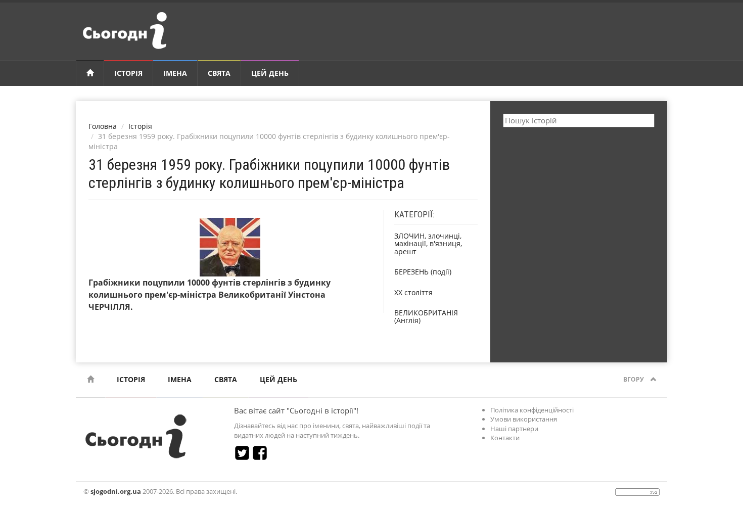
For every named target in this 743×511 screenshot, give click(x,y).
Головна (102, 126)
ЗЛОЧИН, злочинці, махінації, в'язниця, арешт (428, 243)
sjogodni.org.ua (115, 491)
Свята (219, 73)
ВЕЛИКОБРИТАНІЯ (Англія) (426, 316)
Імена (175, 73)
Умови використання (523, 419)
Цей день (270, 73)
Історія (128, 73)
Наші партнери (514, 428)
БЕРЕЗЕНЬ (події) (422, 271)
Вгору (634, 379)
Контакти (505, 437)
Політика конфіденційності (532, 409)
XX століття (413, 292)
